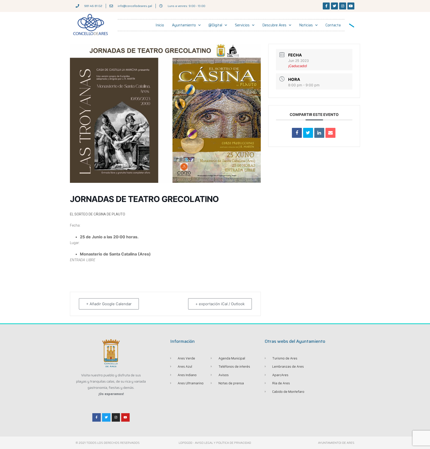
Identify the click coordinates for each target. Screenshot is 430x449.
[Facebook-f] (326, 5)
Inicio (160, 25)
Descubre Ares (274, 25)
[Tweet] (308, 133)
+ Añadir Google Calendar (109, 303)
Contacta (333, 25)
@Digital (215, 25)
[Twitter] (334, 5)
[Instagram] (342, 5)
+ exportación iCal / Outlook (220, 303)
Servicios (242, 25)
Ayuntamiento (184, 25)
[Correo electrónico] (330, 133)
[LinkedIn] (319, 133)
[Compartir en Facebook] (297, 133)
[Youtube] (350, 5)
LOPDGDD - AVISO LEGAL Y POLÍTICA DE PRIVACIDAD (215, 442)
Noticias (306, 25)
